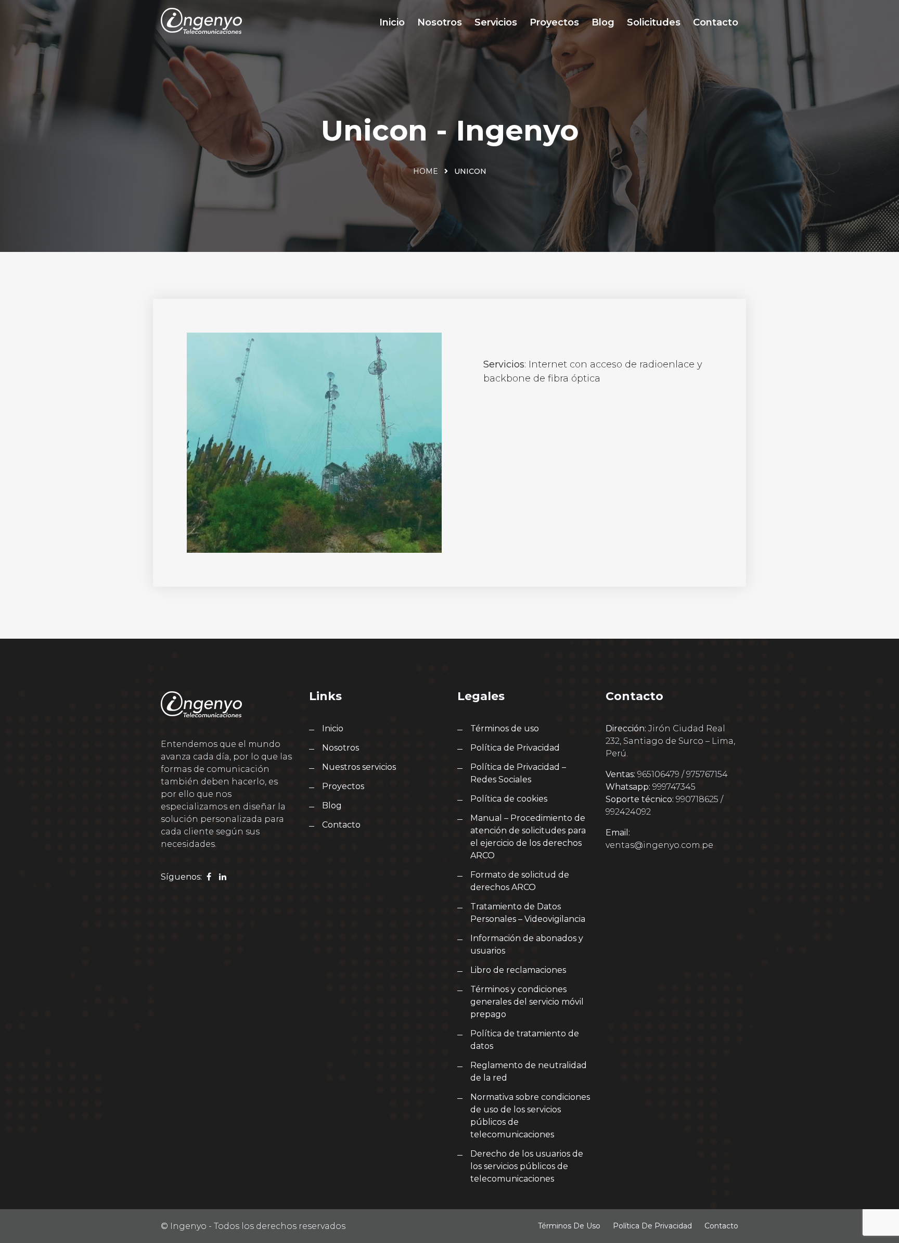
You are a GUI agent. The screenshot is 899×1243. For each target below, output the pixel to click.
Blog (603, 22)
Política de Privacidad (515, 748)
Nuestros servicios (359, 767)
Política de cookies (508, 799)
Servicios (495, 22)
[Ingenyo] (201, 21)
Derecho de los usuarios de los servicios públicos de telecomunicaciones (526, 1166)
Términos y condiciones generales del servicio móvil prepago (527, 1001)
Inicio (392, 22)
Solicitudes (653, 22)
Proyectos (554, 22)
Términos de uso (504, 728)
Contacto (715, 22)
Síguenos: (181, 877)
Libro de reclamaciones (518, 970)
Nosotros (439, 22)
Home (425, 171)
